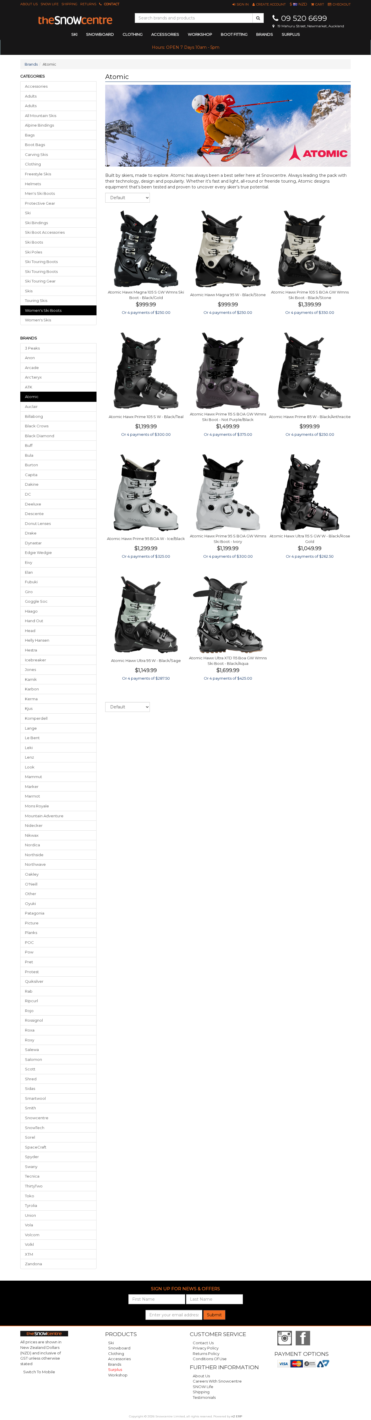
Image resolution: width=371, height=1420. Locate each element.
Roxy (29, 1040)
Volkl (29, 1244)
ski (74, 34)
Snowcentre (36, 1117)
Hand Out (34, 620)
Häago (31, 611)
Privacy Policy (206, 1348)
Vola (29, 1225)
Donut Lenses (38, 523)
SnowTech (34, 1127)
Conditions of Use (210, 1358)
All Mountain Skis (40, 115)
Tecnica (32, 1176)
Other (30, 893)
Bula (29, 455)
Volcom (32, 1234)
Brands (264, 34)
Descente (34, 513)
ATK (28, 387)
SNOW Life (50, 4)
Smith (30, 1108)
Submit (214, 1315)
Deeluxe (33, 504)
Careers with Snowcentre (217, 1381)
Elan (29, 572)
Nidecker (34, 825)
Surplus (291, 34)
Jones (30, 669)
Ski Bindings (36, 222)
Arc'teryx (33, 377)
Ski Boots (34, 242)
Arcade (32, 367)
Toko (29, 1196)
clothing (133, 34)
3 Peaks (32, 348)
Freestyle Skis (38, 174)
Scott (30, 1069)
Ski (28, 212)
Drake (31, 533)
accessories (165, 34)
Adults (31, 96)
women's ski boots (43, 310)
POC (29, 942)
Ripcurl (31, 1000)
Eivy (28, 562)
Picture (32, 923)
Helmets (33, 183)
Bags (29, 135)
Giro (29, 591)
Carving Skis (36, 154)
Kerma (31, 698)
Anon (30, 357)
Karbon (32, 689)
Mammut (33, 776)
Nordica (32, 845)
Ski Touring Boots (41, 261)
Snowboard (119, 1348)
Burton (31, 464)
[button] (240, 4)
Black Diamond (39, 435)
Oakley (32, 874)
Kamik (31, 679)
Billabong (34, 416)
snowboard (100, 34)
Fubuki (31, 581)
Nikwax (32, 835)
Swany (31, 1166)
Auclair (31, 406)
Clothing (33, 164)
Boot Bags (35, 144)
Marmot (32, 796)
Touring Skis (36, 300)
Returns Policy (206, 1353)
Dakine (32, 484)
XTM (29, 1254)
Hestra (31, 650)
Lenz (29, 757)
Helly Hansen (37, 640)
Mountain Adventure (44, 816)
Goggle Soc (36, 601)
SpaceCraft (35, 1147)
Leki (29, 747)
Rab (28, 991)
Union (30, 1215)
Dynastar (33, 543)
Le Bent (32, 737)
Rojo (29, 1010)
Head (30, 630)
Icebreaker (35, 660)
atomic (32, 396)
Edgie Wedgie (38, 552)
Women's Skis (38, 320)
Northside (34, 854)
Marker (32, 786)
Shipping (69, 4)
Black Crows (36, 426)
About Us (29, 4)
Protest (32, 971)
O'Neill (31, 884)
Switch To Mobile (39, 1371)
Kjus (28, 708)
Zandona (33, 1263)
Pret (29, 962)
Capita (31, 474)
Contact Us (203, 1342)
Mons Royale (37, 806)
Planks (31, 932)
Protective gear (40, 203)
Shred (31, 1079)
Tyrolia (31, 1205)
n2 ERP (236, 1416)
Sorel (30, 1137)
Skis (28, 291)
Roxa (29, 1030)
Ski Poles (33, 252)
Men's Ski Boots (40, 193)
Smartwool (35, 1098)
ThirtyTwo (34, 1186)
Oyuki (30, 903)
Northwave (35, 864)
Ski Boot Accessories (45, 232)
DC (28, 494)
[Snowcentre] (75, 20)
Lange (31, 728)
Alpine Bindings (39, 125)
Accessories (36, 86)
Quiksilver (34, 981)
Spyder (32, 1156)
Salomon (33, 1059)
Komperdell (36, 718)
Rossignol (34, 1020)
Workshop (200, 34)
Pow (29, 952)
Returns (88, 4)
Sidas (30, 1088)
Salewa (32, 1049)
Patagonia (34, 913)
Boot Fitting (234, 34)
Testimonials (204, 1397)
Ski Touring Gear (40, 281)
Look (29, 767)
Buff (28, 445)
